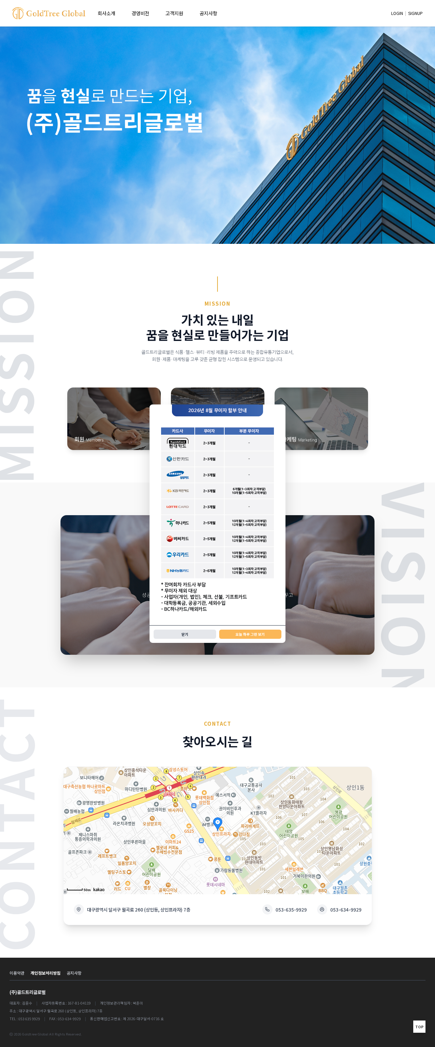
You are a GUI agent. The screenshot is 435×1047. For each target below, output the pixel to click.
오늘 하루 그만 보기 (250, 634)
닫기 (184, 634)
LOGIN (397, 13)
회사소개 (106, 13)
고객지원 (174, 13)
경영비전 (140, 13)
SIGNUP (415, 13)
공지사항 (208, 13)
